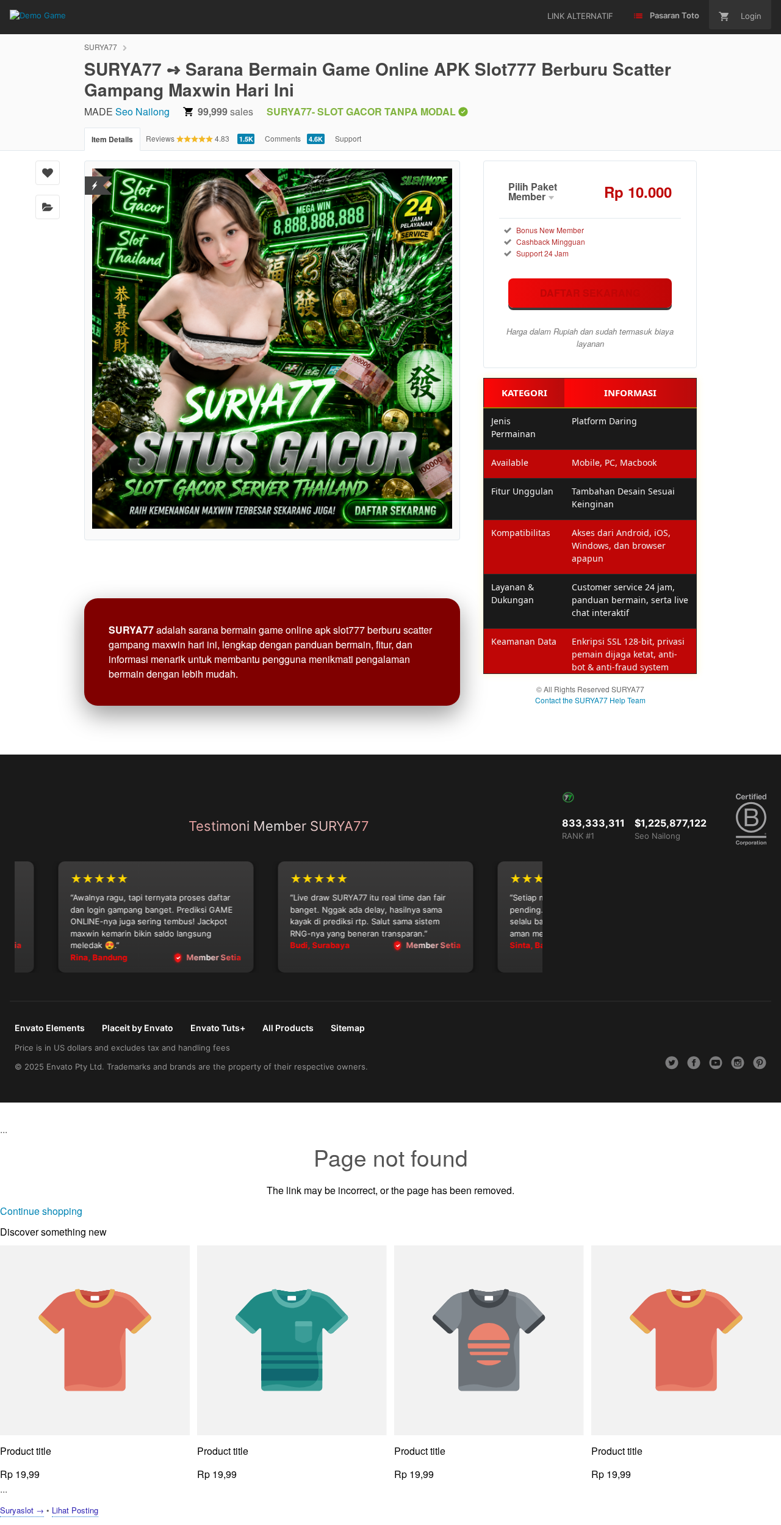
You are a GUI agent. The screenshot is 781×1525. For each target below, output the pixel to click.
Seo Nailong (142, 111)
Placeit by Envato (137, 1028)
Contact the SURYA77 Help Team (590, 700)
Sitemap (348, 1028)
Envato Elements (50, 1028)
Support (348, 138)
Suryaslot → (22, 1510)
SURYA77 (100, 47)
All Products (288, 1028)
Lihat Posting (75, 1510)
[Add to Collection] (47, 207)
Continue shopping (41, 1211)
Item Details (112, 139)
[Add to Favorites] (47, 173)
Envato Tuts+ (217, 1028)
